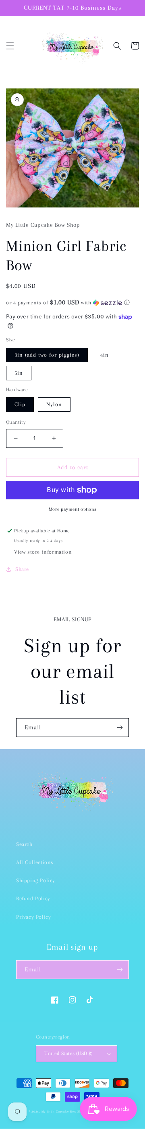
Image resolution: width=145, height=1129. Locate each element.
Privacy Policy (33, 917)
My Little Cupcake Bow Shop (63, 1111)
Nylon (54, 404)
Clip (19, 404)
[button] (10, 46)
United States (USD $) (68, 1053)
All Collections (35, 862)
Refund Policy (33, 898)
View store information (43, 552)
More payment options (73, 509)
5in (18, 373)
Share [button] (22, 569)
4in (104, 355)
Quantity (15, 422)
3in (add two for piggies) (46, 355)
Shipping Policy (35, 880)
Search (24, 844)
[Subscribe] (119, 727)
